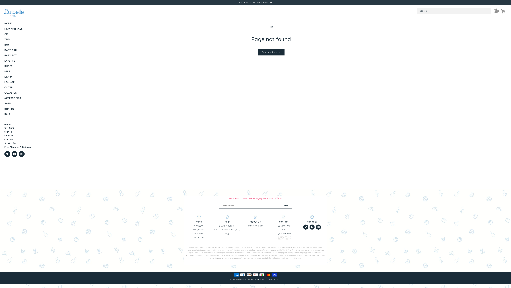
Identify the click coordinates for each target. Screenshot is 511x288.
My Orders (199, 230)
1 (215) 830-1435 (284, 233)
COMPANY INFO (255, 226)
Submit (286, 205)
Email (284, 230)
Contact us (284, 226)
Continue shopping (271, 52)
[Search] (488, 11)
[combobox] (454, 11)
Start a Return (12, 143)
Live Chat (9, 135)
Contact (8, 139)
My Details (199, 237)
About (7, 124)
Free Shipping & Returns (17, 147)
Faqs (227, 233)
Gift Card (9, 128)
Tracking (199, 233)
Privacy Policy (273, 279)
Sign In (8, 131)
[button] (18, 34)
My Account (199, 226)
